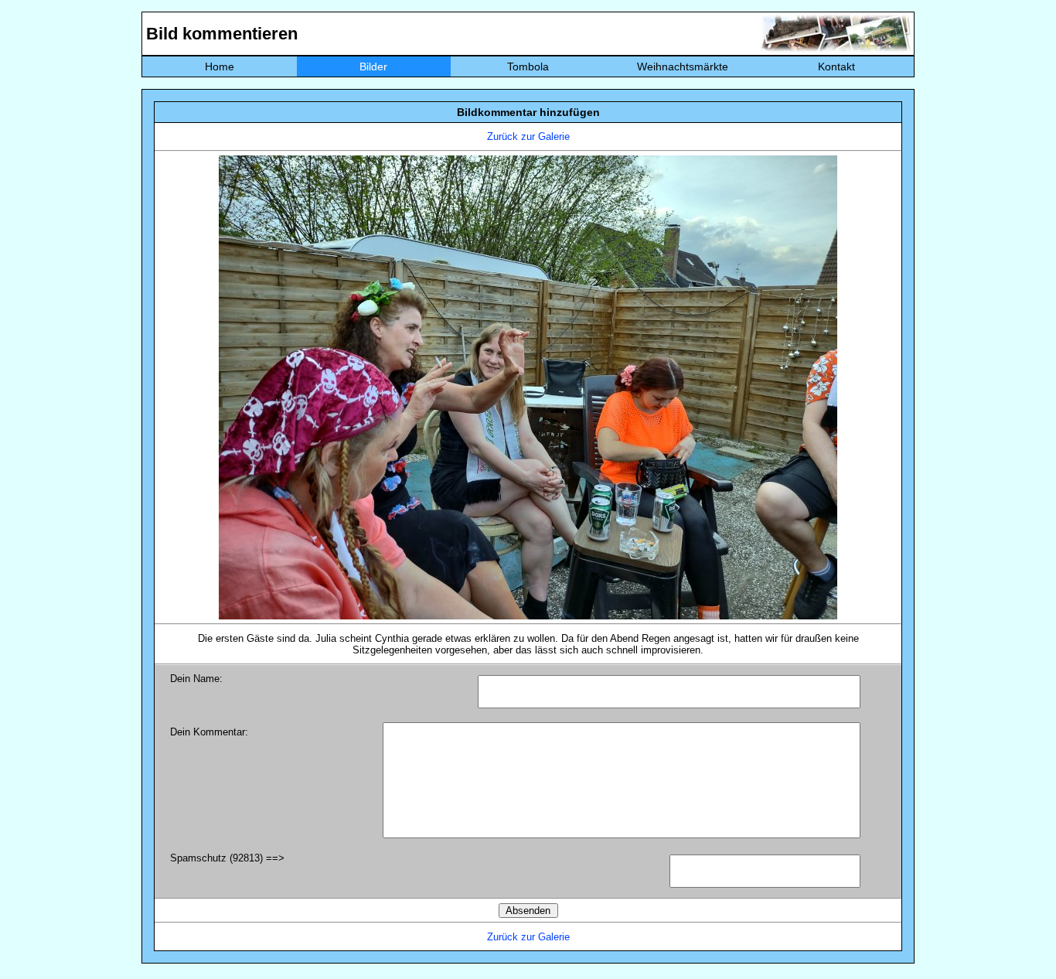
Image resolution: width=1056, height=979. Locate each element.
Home (219, 66)
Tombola (528, 66)
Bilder (373, 66)
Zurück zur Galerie (528, 136)
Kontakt (836, 66)
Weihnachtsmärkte (682, 66)
